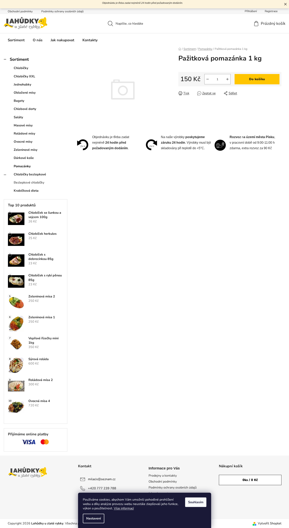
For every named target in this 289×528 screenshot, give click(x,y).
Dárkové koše (24, 158)
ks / (250, 480)
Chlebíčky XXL (24, 76)
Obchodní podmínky (20, 11)
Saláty (18, 117)
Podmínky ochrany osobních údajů (62, 11)
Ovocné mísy (23, 141)
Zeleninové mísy (25, 150)
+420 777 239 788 (102, 488)
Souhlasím (195, 502)
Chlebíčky (21, 68)
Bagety (19, 101)
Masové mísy (23, 125)
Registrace (271, 11)
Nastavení (93, 518)
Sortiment (19, 59)
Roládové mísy (24, 133)
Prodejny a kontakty (163, 475)
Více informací (124, 508)
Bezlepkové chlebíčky (29, 182)
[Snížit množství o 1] (208, 79)
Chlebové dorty (25, 109)
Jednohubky (22, 84)
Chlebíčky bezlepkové (30, 174)
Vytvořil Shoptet (269, 523)
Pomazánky (22, 166)
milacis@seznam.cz (101, 479)
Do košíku (257, 79)
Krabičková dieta (26, 191)
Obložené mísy (25, 92)
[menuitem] (16, 40)
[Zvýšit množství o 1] (227, 79)
